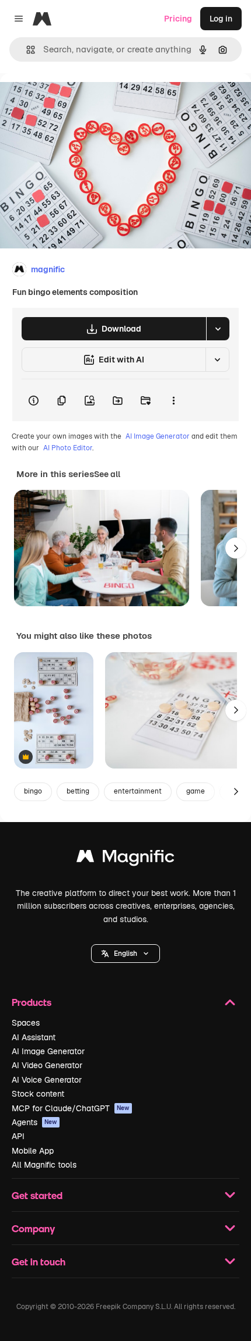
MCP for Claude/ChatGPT (71, 1108)
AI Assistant (33, 1037)
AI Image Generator (158, 436)
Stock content (38, 1094)
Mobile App (33, 1151)
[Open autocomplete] (26, 49)
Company (33, 1228)
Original (74, 99)
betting (78, 791)
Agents (34, 1122)
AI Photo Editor (67, 448)
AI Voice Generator (47, 1080)
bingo (33, 791)
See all (107, 474)
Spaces (26, 1023)
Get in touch (38, 1261)
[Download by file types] (217, 328)
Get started (37, 1195)
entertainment (138, 791)
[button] (125, 953)
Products (31, 1002)
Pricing (178, 18)
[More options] (173, 400)
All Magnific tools (44, 1164)
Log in (221, 18)
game (195, 791)
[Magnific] (125, 859)
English (125, 953)
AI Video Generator (47, 1065)
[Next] (235, 548)
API (18, 1136)
